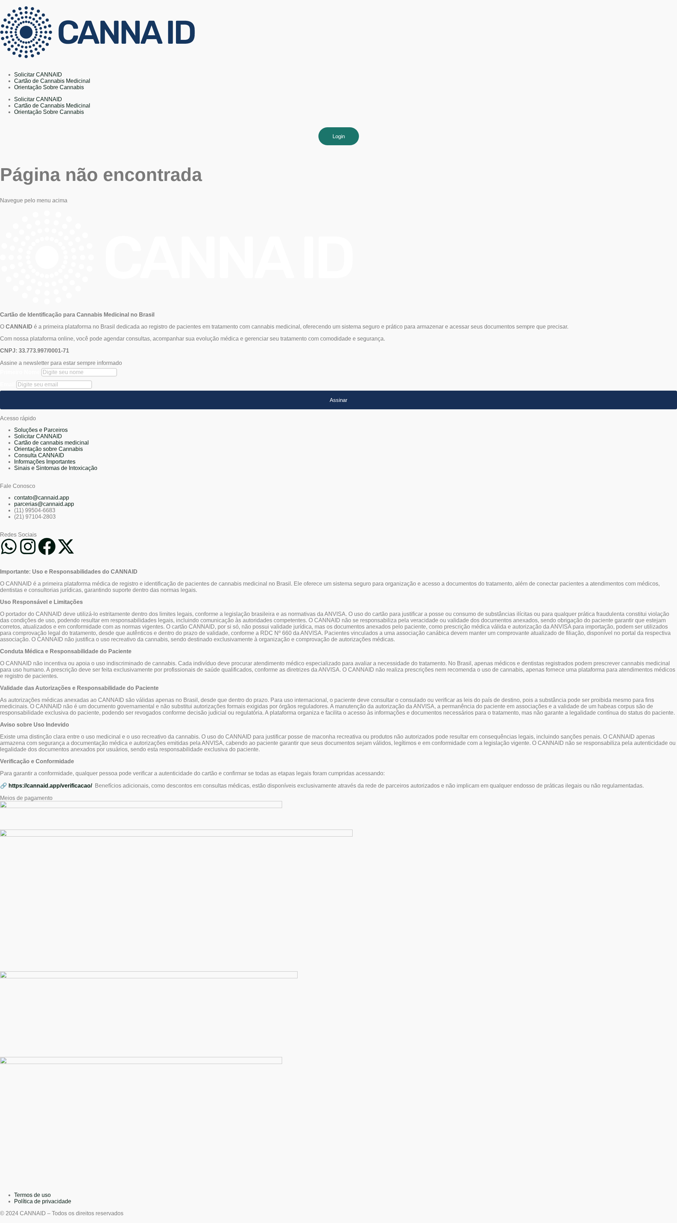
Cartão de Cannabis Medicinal (52, 81)
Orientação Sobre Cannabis (49, 87)
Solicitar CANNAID (38, 75)
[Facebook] (47, 546)
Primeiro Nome (20, 372)
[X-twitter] (66, 546)
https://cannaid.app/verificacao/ (50, 786)
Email (7, 384)
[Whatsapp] (9, 546)
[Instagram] (28, 546)
